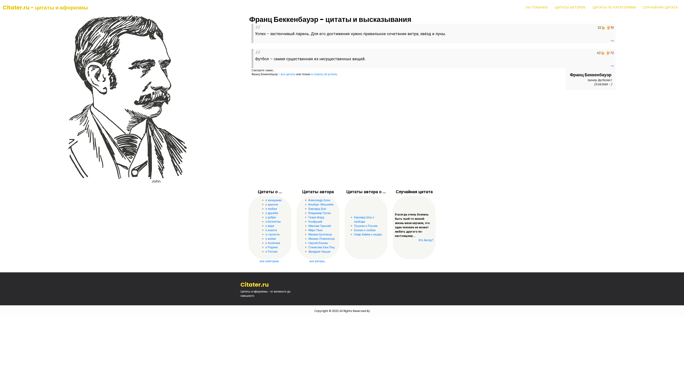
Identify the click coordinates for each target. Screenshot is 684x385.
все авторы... (318, 261)
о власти (271, 230)
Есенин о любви (364, 230)
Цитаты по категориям (614, 7)
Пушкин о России (365, 226)
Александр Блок (319, 200)
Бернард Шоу (317, 209)
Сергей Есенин (318, 243)
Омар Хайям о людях (368, 234)
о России (271, 251)
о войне (270, 238)
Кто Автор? (426, 240)
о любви (271, 209)
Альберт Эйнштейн (320, 204)
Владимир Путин (319, 213)
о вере (269, 226)
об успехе (330, 74)
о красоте (271, 204)
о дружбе (271, 213)
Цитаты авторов (570, 7)
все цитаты (288, 74)
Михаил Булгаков (320, 234)
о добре (270, 217)
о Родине (271, 247)
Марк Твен (315, 230)
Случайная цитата (660, 7)
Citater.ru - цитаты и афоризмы (45, 7)
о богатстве (273, 221)
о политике (272, 243)
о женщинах (273, 200)
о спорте (317, 74)
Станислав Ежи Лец (321, 247)
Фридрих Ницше (319, 251)
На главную (537, 7)
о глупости (272, 234)
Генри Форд (316, 217)
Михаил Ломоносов (321, 238)
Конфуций (315, 221)
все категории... (270, 261)
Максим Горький (319, 226)
